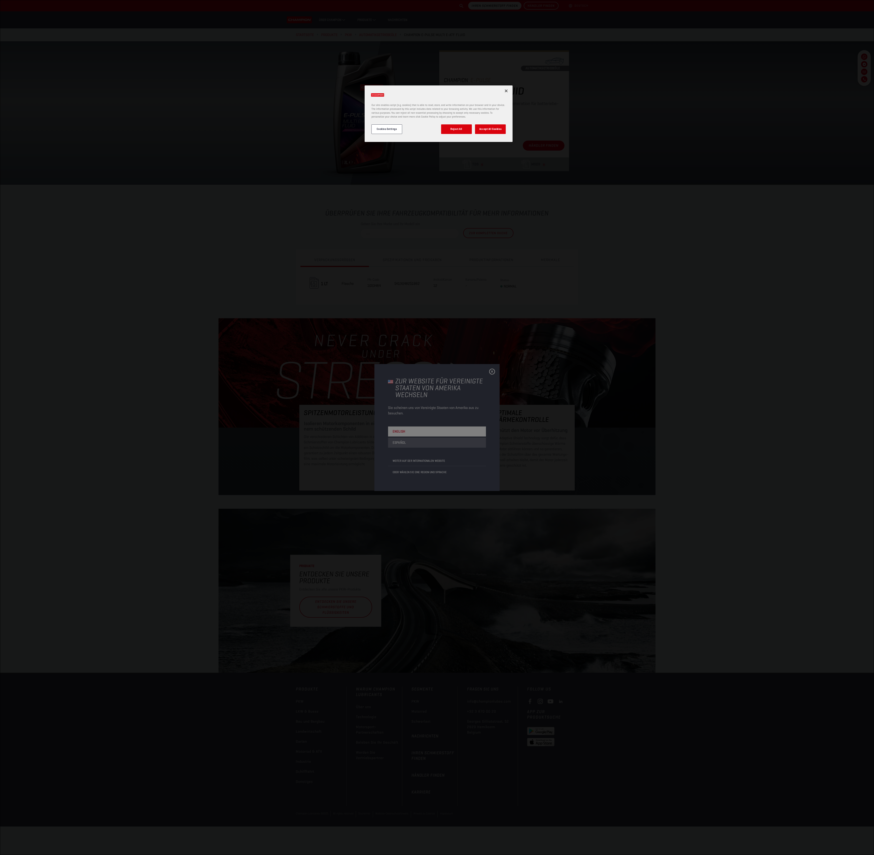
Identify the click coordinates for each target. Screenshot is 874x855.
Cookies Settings (387, 129)
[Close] (506, 91)
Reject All (456, 129)
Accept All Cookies (490, 129)
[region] (439, 113)
